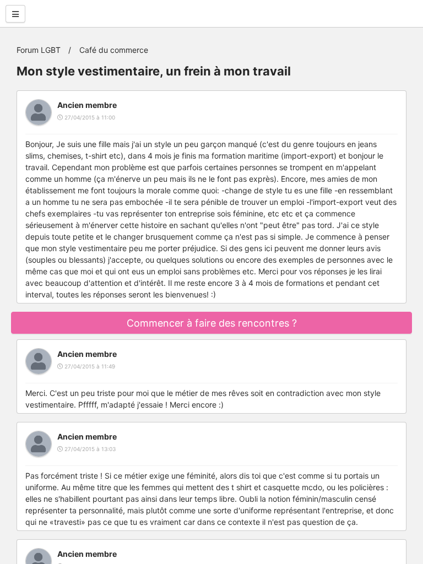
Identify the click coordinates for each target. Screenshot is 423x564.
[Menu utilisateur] (15, 14)
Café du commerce (113, 50)
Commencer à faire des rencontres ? (212, 323)
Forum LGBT (39, 50)
